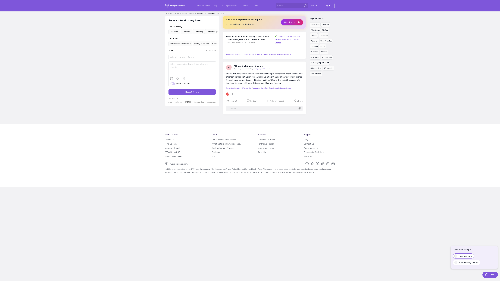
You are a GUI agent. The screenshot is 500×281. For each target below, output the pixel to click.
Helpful (233, 101)
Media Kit (308, 156)
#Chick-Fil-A (327, 57)
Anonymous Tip (311, 148)
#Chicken (314, 41)
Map (215, 5)
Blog (214, 156)
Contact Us (309, 143)
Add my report (277, 101)
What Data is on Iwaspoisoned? (226, 143)
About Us (169, 139)
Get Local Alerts (203, 5)
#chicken (264, 54)
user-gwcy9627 (259, 69)
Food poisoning (465, 256)
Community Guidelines (314, 152)
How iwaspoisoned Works (224, 139)
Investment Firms (266, 148)
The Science (171, 143)
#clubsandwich (284, 54)
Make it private (183, 83)
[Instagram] (333, 163)
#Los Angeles (326, 41)
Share (300, 101)
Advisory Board (172, 148)
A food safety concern (468, 262)
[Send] (299, 108)
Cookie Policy (257, 169)
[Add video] (177, 78)
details (269, 69)
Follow (253, 101)
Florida (184, 13)
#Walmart (324, 35)
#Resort (324, 52)
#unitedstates (254, 54)
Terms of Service (244, 169)
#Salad (325, 30)
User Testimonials (173, 156)
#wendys (230, 54)
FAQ (306, 139)
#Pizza (322, 46)
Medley (191, 13)
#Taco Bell (315, 57)
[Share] (301, 66)
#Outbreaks (328, 68)
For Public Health (266, 143)
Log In (327, 5)
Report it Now (192, 92)
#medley (237, 54)
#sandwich (273, 54)
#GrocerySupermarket (320, 63)
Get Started (290, 22)
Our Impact (217, 152)
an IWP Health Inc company (199, 169)
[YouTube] (327, 163)
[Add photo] (171, 78)
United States (175, 13)
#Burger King (316, 68)
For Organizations (229, 5)
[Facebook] (307, 163)
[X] (317, 163)
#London (314, 46)
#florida (245, 54)
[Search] (305, 5)
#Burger (314, 35)
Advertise (262, 152)
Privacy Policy (231, 169)
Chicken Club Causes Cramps (248, 66)
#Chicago (314, 52)
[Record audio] (184, 78)
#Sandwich (315, 30)
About (245, 5)
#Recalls (325, 24)
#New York (315, 24)
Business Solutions (266, 139)
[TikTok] (312, 163)
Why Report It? (172, 152)
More (256, 5)
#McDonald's (316, 73)
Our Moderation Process (223, 148)
